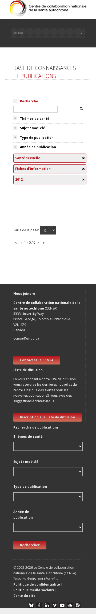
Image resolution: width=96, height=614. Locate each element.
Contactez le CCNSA (36, 360)
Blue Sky (31, 605)
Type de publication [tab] (37, 137)
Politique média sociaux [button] (33, 590)
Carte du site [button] (24, 595)
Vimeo (54, 605)
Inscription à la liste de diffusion (47, 417)
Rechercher (30, 545)
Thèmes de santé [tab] (34, 118)
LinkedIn (47, 605)
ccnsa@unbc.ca (26, 338)
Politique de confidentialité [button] (37, 584)
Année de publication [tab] (38, 147)
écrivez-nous (43, 401)
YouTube (62, 605)
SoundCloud (70, 605)
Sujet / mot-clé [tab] (32, 128)
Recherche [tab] (29, 101)
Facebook (39, 605)
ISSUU (78, 605)
